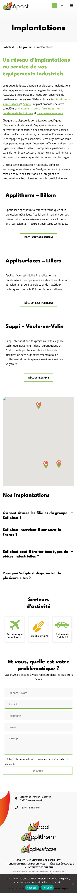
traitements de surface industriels (39, 108)
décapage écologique (50, 113)
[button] (39, 405)
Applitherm (63, 99)
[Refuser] (72, 883)
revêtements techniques (18, 113)
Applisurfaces (11, 104)
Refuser (47, 887)
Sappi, (27, 104)
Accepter (32, 887)
